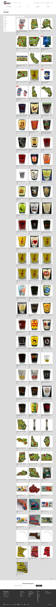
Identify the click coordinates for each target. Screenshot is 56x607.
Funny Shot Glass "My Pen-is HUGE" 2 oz (22, 348)
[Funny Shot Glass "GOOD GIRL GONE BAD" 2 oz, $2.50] (34, 225)
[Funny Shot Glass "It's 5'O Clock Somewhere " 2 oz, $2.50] (22, 308)
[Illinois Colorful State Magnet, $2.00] (46, 441)
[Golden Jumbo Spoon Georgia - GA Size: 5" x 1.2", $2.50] (46, 424)
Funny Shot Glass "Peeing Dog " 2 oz (34, 381)
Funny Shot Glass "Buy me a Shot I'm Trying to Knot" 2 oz (46, 182)
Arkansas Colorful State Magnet (34, 48)
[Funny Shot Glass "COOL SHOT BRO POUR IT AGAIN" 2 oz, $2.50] (34, 191)
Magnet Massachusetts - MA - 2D (33, 542)
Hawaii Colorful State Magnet (20, 448)
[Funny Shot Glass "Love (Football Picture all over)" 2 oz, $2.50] (22, 325)
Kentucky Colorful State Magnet (21, 479)
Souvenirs (37, 6)
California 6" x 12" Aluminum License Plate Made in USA (21, 65)
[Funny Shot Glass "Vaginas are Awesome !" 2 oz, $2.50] (34, 408)
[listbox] (21, 16)
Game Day (38, 594)
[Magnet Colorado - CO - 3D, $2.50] (46, 488)
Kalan (37, 595)
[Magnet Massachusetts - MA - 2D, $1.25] (34, 536)
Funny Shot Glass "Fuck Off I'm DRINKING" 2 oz (33, 215)
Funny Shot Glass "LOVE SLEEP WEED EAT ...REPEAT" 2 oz (47, 332)
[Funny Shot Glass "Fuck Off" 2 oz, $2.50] (46, 208)
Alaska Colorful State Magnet (45, 30)
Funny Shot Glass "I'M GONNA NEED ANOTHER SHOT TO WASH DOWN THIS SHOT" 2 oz (34, 298)
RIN (37, 600)
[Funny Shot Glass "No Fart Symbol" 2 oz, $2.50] (46, 341)
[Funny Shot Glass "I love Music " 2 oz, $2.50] (34, 258)
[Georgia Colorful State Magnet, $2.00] (22, 424)
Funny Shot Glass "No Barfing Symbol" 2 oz (34, 349)
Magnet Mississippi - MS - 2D (45, 558)
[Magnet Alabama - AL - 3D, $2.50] (46, 473)
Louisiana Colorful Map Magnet (33, 479)
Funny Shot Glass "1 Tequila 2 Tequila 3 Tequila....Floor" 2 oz (46, 115)
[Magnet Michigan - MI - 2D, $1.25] (46, 536)
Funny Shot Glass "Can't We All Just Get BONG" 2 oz (21, 199)
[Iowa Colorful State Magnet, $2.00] (34, 457)
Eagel (5, 25)
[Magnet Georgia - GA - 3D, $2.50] (34, 504)
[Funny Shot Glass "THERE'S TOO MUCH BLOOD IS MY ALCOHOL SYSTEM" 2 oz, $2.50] (46, 391)
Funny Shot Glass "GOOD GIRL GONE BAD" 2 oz (34, 232)
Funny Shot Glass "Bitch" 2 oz (20, 181)
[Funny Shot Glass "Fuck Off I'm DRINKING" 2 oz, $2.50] (34, 208)
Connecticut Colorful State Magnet (21, 81)
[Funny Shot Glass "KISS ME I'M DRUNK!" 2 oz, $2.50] (46, 308)
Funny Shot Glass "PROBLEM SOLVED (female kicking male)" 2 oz (46, 382)
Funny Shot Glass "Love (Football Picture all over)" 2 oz (21, 332)
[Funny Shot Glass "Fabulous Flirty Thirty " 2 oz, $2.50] (22, 208)
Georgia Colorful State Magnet (21, 431)
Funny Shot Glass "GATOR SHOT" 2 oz (21, 231)
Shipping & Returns (31, 593)
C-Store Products (9, 6)
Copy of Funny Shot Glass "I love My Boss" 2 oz (34, 82)
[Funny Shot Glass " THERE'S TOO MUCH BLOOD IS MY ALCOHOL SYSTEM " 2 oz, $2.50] (22, 108)
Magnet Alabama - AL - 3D (44, 479)
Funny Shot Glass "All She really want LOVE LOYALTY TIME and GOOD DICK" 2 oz (22, 150)
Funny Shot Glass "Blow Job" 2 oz (34, 181)
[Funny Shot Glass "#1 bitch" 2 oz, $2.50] (34, 108)
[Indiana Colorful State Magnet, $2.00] (22, 457)
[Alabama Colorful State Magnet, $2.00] (34, 24)
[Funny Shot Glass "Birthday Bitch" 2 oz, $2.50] (46, 159)
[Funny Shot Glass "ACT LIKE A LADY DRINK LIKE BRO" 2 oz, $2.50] (34, 125)
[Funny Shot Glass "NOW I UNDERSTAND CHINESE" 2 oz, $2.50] (22, 358)
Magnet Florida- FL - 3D (19, 511)
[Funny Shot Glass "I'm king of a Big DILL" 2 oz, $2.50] (46, 290)
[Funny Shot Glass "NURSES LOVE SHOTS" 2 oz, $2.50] (34, 358)
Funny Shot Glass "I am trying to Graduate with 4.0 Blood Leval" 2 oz (46, 232)
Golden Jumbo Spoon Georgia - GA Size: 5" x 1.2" (47, 432)
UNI (37, 599)
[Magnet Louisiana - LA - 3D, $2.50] (34, 520)
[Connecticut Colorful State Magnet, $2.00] (22, 75)
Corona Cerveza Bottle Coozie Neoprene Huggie (21, 99)
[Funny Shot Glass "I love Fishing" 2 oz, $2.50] (46, 241)
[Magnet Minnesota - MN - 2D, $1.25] (22, 551)
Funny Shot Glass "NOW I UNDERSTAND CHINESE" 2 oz (21, 365)
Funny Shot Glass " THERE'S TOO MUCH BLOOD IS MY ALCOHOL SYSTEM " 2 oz (21, 115)
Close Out (48, 6)
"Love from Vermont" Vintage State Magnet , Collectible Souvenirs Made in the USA (22, 31)
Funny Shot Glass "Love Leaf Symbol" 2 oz (34, 332)
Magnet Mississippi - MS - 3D (33, 558)
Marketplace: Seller (31, 592)
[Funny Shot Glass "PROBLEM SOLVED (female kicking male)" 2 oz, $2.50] (46, 375)
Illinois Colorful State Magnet (46, 448)
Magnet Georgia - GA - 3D (32, 511)
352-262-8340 (6, 596)
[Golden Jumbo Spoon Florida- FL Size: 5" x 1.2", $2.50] (34, 424)
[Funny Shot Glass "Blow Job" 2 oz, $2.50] (34, 175)
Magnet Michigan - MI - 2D (44, 542)
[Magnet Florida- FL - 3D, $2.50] (22, 504)
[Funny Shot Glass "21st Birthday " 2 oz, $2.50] (22, 125)
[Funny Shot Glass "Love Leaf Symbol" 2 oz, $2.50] (34, 325)
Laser (5, 24)
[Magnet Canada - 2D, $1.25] (34, 488)
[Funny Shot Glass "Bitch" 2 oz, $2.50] (22, 175)
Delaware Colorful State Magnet (34, 98)
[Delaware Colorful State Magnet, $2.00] (34, 91)
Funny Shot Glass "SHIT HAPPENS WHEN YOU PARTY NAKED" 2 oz (21, 399)
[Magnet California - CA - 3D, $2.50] (22, 488)
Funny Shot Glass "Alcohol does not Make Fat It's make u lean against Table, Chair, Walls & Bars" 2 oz (46, 132)
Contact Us (30, 594)
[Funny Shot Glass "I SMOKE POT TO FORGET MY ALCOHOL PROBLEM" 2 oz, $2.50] (22, 290)
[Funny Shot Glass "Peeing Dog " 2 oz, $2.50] (34, 375)
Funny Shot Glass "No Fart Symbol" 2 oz (46, 349)
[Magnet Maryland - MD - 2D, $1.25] (22, 536)
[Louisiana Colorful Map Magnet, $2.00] (34, 473)
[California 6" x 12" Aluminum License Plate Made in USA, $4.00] (22, 58)
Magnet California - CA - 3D (20, 495)
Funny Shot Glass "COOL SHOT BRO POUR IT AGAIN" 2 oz (34, 199)
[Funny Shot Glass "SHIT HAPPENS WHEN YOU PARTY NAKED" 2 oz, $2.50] (22, 391)
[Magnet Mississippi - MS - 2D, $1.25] (46, 551)
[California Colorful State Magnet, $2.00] (34, 58)
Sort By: (17, 16)
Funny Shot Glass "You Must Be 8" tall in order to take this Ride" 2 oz (46, 415)
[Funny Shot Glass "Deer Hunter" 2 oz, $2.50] (46, 191)
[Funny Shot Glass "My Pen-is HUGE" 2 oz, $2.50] (22, 341)
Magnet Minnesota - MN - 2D (20, 558)
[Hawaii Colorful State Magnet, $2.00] (22, 441)
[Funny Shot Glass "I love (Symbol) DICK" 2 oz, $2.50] (22, 241)
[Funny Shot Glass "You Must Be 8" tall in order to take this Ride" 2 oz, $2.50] (46, 408)
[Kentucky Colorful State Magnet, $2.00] (22, 473)
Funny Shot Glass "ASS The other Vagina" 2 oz (33, 150)
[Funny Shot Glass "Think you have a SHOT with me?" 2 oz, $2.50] (22, 408)
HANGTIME (5, 23)
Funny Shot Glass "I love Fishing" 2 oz (46, 248)
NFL (28, 6)
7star (5, 18)
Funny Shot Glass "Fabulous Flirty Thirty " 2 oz (21, 215)
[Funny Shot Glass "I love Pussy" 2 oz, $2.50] (46, 258)
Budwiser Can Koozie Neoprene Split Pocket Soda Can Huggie (46, 49)
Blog (29, 595)
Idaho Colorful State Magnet (33, 448)
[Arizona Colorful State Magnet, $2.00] (22, 41)
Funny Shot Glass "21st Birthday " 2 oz (22, 131)
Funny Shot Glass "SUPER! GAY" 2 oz (34, 398)
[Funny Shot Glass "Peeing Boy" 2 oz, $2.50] (46, 358)
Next (51, 578)
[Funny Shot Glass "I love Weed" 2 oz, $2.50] (34, 274)
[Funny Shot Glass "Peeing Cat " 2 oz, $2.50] (22, 375)
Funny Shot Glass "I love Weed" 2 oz (34, 280)
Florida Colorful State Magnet (46, 98)
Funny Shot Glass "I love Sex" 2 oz (21, 280)
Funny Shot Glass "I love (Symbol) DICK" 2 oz (21, 249)
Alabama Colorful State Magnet (34, 30)
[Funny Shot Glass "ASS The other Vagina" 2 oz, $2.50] (34, 142)
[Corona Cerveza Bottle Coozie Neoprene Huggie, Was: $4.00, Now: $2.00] (22, 91)
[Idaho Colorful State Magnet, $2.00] (34, 441)
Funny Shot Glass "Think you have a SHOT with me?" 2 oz (21, 415)
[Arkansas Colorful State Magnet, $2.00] (34, 41)
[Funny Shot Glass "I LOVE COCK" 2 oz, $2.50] (34, 241)
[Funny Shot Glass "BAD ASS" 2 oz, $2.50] (34, 159)
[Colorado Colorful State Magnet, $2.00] (46, 58)
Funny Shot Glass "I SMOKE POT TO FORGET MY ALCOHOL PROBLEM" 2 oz (21, 298)
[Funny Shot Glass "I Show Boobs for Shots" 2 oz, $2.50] (46, 274)
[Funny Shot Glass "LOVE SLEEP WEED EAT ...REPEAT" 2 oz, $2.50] (46, 325)
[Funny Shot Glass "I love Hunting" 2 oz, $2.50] (22, 258)
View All (5, 30)
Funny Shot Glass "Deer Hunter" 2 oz (46, 198)
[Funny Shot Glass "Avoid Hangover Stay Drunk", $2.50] (46, 142)
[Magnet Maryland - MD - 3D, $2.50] (46, 520)
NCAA (19, 6)
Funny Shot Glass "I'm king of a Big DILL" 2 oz (46, 298)
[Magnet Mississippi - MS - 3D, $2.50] (34, 551)
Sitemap (30, 596)
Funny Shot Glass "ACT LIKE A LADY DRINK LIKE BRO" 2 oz (34, 132)
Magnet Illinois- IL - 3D (44, 511)
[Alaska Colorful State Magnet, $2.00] (46, 24)
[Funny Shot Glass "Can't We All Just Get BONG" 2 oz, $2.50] (22, 191)
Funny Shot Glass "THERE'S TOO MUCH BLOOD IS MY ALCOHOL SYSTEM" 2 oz (46, 399)
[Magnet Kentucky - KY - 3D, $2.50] (22, 520)
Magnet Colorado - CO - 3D (45, 495)
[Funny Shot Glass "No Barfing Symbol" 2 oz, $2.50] (34, 341)
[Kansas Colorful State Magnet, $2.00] (46, 457)
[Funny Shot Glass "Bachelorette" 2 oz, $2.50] (22, 159)
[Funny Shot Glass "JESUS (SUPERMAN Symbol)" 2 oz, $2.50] (34, 308)
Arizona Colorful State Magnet (21, 48)
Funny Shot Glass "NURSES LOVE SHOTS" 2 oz (34, 365)
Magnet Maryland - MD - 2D (20, 542)
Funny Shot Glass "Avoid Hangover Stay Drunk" (46, 150)
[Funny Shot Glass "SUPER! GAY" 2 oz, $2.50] (34, 391)
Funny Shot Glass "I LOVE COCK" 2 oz (34, 248)
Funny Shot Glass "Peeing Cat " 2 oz (21, 381)
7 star (5, 19)
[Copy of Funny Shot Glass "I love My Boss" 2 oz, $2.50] (34, 75)
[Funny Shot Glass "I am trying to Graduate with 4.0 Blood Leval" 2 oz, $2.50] (46, 225)
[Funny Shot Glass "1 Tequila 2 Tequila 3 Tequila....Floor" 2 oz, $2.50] (46, 108)
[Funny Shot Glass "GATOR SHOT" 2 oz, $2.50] (22, 225)
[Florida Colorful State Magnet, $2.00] (46, 91)
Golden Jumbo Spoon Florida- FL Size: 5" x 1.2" (34, 432)
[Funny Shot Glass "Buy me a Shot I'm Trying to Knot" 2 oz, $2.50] (46, 175)
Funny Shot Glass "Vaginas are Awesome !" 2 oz (33, 415)
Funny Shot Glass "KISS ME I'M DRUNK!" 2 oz (46, 315)
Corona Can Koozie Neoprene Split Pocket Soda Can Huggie (46, 82)
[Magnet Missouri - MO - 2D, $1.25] (22, 567)
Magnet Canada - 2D (31, 495)
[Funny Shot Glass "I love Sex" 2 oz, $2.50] (22, 274)
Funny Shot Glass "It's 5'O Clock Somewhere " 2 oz (21, 315)
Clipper (5, 26)
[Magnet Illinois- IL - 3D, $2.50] (46, 504)
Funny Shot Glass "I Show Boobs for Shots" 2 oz (46, 281)
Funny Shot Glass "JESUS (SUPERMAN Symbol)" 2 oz (34, 315)
